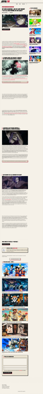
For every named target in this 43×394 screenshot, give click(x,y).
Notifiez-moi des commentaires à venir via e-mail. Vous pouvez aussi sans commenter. (15, 370)
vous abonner (20, 370)
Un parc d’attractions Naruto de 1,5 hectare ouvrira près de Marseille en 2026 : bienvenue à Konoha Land (35, 16)
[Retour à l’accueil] (5, 1)
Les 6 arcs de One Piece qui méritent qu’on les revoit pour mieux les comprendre (35, 35)
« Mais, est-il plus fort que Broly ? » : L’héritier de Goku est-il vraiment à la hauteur (35, 25)
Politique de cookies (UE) (5, 387)
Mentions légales (4, 385)
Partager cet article (6, 29)
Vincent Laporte (15, 248)
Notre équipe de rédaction (5, 388)
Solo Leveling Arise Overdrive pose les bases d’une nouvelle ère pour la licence (34, 53)
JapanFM (24, 391)
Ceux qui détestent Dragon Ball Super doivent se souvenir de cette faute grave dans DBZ (34, 62)
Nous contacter (4, 384)
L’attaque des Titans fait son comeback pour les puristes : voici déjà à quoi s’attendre (34, 44)
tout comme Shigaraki (8, 199)
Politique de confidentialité (6, 386)
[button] (27, 4)
